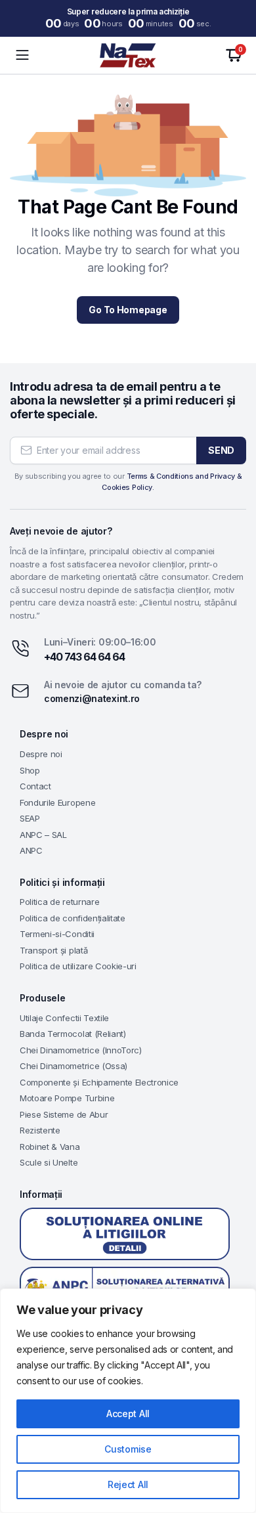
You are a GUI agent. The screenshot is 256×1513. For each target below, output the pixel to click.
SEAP (30, 818)
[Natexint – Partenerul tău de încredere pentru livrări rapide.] (128, 55)
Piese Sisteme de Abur (64, 1114)
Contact (35, 786)
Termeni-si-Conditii (57, 934)
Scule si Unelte (48, 1162)
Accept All (128, 1413)
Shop (30, 770)
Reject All (128, 1484)
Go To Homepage (128, 309)
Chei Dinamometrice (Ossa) (73, 1066)
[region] (128, 1400)
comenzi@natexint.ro (92, 698)
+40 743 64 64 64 (84, 656)
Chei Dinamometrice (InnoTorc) (81, 1050)
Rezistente (40, 1130)
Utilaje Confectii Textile (64, 1018)
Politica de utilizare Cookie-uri (78, 966)
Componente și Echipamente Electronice (99, 1082)
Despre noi (41, 754)
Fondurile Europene (57, 802)
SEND (221, 450)
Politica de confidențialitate (72, 918)
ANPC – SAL (43, 834)
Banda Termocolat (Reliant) (73, 1033)
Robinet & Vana (50, 1146)
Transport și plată (53, 950)
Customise (127, 1449)
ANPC (31, 850)
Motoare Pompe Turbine (67, 1098)
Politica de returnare (59, 901)
